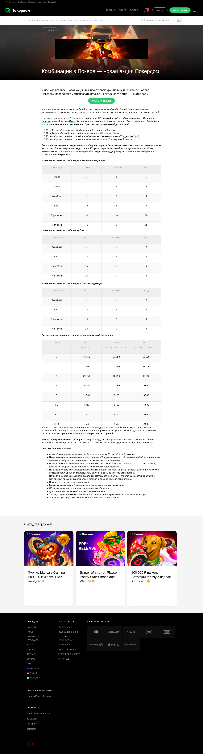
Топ (23, 20)
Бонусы (31, 659)
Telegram (31, 729)
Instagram (32, 724)
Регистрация (65, 627)
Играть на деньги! (101, 101)
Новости (32, 627)
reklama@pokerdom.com (39, 696)
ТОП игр (31, 645)
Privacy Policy (66, 645)
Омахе (72, 121)
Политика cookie (67, 649)
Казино (110, 10)
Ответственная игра (69, 654)
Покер (122, 10)
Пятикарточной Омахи (120, 139)
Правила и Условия (68, 632)
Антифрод (63, 659)
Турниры (31, 654)
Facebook (32, 718)
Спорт (134, 10)
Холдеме (46, 121)
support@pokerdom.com (39, 713)
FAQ (29, 663)
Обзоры (31, 649)
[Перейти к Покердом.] (6, 2)
